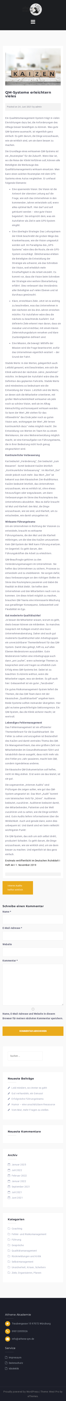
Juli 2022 (17, 1170)
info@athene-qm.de (23, 1338)
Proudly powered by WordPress (21, 1391)
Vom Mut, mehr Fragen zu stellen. (30, 1110)
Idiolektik (14, 1368)
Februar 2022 (19, 1175)
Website (7, 944)
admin (38, 106)
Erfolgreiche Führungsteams (27, 1098)
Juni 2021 (17, 1197)
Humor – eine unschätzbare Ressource (33, 1104)
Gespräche (18, 1245)
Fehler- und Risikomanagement (29, 1234)
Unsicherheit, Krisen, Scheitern (29, 1267)
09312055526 (20, 1331)
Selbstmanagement (23, 1261)
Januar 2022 (19, 1181)
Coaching (17, 1228)
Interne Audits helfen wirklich (15, 887)
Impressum (15, 1357)
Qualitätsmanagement (24, 1250)
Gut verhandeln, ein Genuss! (27, 1093)
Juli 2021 (17, 1192)
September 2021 (21, 1186)
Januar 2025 (19, 1164)
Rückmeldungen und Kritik (26, 1256)
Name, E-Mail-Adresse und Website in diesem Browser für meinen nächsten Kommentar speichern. (33, 1016)
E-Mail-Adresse (12, 928)
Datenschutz (16, 1363)
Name (7, 911)
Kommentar (10, 960)
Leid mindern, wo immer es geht (29, 1087)
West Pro (54, 1391)
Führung (16, 1239)
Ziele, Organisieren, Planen (26, 1272)
